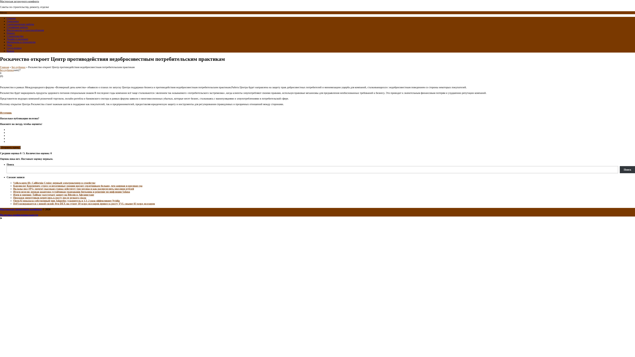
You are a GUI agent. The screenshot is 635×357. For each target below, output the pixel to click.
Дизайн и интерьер (17, 39)
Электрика (13, 21)
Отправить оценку (10, 147)
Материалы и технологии (21, 42)
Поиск (10, 164)
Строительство (15, 36)
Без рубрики (18, 67)
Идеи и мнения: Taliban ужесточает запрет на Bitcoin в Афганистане (53, 194)
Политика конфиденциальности (19, 215)
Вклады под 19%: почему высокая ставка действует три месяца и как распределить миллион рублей (73, 188)
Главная (11, 18)
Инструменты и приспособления (25, 30)
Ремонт (11, 33)
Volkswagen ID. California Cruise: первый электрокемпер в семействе (54, 182)
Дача (9, 45)
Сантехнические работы (20, 24)
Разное (10, 51)
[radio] (321, 129)
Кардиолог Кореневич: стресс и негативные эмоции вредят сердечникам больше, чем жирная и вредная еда (77, 185)
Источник (6, 112)
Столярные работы (17, 27)
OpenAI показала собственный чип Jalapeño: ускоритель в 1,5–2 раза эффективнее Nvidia (66, 200)
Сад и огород (14, 48)
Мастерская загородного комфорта (19, 1)
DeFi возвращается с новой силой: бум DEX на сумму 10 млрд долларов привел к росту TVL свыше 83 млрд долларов (84, 203)
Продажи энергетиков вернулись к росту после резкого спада (49, 197)
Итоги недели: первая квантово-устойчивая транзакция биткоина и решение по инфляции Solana (71, 191)
